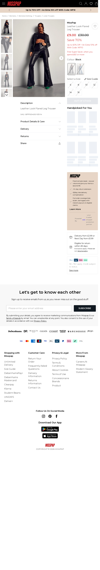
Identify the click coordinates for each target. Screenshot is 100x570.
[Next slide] (90, 10)
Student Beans (12, 393)
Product (56, 385)
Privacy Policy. (40, 321)
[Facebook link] (56, 416)
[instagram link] (43, 416)
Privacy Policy (59, 358)
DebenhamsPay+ (13, 373)
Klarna (7, 388)
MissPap (71, 23)
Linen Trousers (48, 16)
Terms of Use (59, 374)
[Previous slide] (9, 10)
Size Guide (9, 369)
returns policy (82, 251)
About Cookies (60, 370)
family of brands (13, 318)
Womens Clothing (25, 16)
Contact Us (34, 387)
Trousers (38, 16)
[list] (39, 58)
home (4, 16)
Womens (12, 16)
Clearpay (9, 384)
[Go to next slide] (61, 58)
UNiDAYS (9, 397)
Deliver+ (8, 401)
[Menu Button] (3, 3)
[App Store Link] (50, 432)
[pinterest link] (50, 416)
